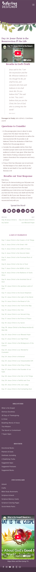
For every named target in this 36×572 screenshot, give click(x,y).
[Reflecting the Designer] (3, 567)
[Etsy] (16, 567)
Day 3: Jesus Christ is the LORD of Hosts (16, 249)
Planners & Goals (7, 452)
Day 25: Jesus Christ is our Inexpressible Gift (17, 361)
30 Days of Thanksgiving (10, 415)
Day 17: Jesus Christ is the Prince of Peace (16, 318)
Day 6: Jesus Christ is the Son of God (15, 264)
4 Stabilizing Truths (8, 459)
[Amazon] (13, 567)
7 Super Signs (6, 434)
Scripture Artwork (8, 495)
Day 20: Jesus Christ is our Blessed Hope (16, 334)
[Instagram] (6, 567)
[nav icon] (33, 5)
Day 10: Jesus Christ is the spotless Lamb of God (17, 287)
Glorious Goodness (8, 412)
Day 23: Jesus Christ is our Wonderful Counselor (15, 351)
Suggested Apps (7, 463)
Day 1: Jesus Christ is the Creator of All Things (18, 240)
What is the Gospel (8, 408)
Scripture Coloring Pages (10, 503)
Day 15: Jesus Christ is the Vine (13, 310)
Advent (4, 484)
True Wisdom (6, 426)
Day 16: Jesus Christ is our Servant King (16, 314)
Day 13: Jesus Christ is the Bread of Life (16, 301)
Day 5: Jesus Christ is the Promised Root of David (17, 258)
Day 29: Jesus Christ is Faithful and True (16, 380)
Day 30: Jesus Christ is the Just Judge (15, 385)
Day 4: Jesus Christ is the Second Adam (16, 253)
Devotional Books (8, 448)
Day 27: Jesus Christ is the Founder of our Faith (16, 370)
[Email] (20, 567)
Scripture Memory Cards (10, 499)
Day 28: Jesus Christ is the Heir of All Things (17, 376)
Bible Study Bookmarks (10, 491)
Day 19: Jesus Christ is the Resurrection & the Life (17, 328)
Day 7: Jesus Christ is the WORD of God (15, 268)
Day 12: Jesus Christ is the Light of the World (17, 297)
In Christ (4, 419)
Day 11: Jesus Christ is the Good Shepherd (16, 293)
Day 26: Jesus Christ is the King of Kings (16, 365)
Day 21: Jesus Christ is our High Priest (15, 339)
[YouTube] (10, 567)
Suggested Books (8, 470)
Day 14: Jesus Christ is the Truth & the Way (17, 306)
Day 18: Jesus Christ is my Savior (13, 323)
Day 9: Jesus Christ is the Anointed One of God (16, 280)
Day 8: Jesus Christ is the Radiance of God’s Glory (17, 274)
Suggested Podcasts (9, 466)
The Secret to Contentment (11, 430)
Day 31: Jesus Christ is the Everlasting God (17, 389)
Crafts (4, 488)
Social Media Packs (8, 506)
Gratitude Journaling (9, 455)
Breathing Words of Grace (11, 423)
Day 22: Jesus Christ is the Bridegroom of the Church (18, 344)
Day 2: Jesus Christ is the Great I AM (14, 244)
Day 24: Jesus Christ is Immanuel (13, 356)
